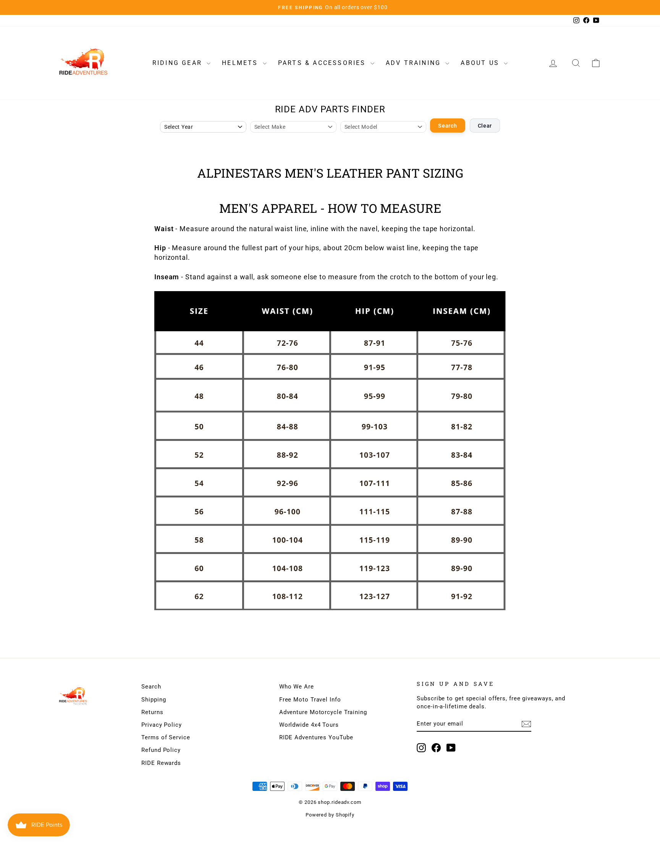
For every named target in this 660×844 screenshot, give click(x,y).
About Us (481, 62)
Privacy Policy (161, 724)
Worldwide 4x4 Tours (309, 724)
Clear (485, 126)
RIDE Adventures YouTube (316, 737)
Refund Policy (161, 750)
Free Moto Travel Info (310, 699)
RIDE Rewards (161, 763)
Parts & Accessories (323, 62)
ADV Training (415, 62)
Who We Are (296, 686)
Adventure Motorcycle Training (323, 712)
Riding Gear (178, 62)
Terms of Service (165, 737)
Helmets (241, 62)
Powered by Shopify (330, 815)
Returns (152, 712)
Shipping (153, 699)
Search (447, 126)
